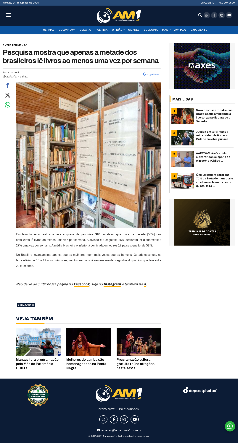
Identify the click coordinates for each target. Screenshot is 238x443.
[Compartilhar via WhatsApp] (8, 106)
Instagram (112, 284)
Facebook (81, 284)
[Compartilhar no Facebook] (8, 86)
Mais (165, 29)
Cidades (133, 29)
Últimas (48, 29)
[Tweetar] (8, 96)
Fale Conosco (226, 2)
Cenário (85, 29)
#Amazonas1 (26, 305)
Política (101, 29)
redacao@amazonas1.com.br (120, 430)
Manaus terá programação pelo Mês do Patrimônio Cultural (37, 364)
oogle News (153, 74)
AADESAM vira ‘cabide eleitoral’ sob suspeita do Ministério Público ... (213, 157)
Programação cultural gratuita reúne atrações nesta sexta (136, 364)
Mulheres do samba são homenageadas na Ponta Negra (86, 364)
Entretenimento (15, 45)
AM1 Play (180, 29)
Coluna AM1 (67, 29)
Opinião (117, 29)
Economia (151, 29)
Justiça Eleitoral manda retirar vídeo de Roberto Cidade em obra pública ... (213, 135)
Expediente (207, 2)
